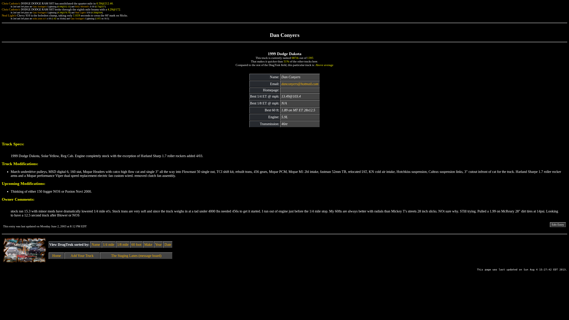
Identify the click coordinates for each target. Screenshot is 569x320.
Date (167, 244)
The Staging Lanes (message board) (136, 256)
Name (96, 244)
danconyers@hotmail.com (300, 84)
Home (56, 256)
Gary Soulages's (40, 6)
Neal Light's (80, 12)
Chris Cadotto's (11, 3)
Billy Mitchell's (82, 6)
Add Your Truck (82, 256)
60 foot (136, 244)
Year (158, 244)
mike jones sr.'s (39, 18)
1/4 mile (108, 244)
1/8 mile (122, 244)
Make (148, 244)
